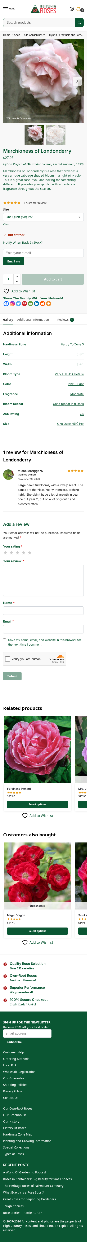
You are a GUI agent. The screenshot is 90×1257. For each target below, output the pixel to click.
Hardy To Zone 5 (72, 344)
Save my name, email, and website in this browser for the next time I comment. (44, 642)
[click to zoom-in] (45, 81)
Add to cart (53, 279)
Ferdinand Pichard (19, 788)
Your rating (12, 546)
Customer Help (13, 1052)
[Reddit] (42, 303)
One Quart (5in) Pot (70, 423)
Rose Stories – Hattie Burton (22, 1213)
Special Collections (16, 1147)
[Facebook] (6, 303)
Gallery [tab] (8, 320)
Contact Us (10, 1098)
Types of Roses (13, 1154)
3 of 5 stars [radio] (17, 552)
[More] (48, 303)
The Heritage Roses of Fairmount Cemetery (33, 1186)
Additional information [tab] (33, 320)
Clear (6, 224)
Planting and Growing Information (27, 1141)
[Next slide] (77, 81)
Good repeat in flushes (68, 404)
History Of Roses (14, 1128)
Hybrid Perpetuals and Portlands (68, 35)
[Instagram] (12, 303)
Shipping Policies (15, 1085)
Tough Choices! (13, 1206)
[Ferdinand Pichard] (37, 749)
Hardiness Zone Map (17, 1134)
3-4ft (80, 364)
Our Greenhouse (15, 1115)
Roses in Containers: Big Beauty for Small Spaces (37, 1179)
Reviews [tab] (65, 320)
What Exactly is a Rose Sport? (23, 1192)
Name (9, 603)
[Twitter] (18, 303)
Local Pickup (11, 1065)
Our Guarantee (13, 1078)
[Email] (30, 303)
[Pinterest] (24, 303)
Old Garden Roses (34, 35)
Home (6, 35)
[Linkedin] (36, 303)
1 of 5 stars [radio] (5, 552)
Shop (17, 35)
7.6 (82, 414)
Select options (37, 804)
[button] (79, 9)
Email (8, 621)
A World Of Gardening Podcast (24, 1172)
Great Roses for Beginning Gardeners (29, 1199)
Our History (11, 1121)
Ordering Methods (16, 1059)
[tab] (53, 316)
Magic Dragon (16, 915)
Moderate (77, 394)
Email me (13, 261)
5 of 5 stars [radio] (29, 552)
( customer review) (35, 203)
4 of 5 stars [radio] (23, 552)
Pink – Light (76, 384)
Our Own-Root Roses (17, 1108)
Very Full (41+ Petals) (69, 374)
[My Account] (71, 9)
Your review (13, 561)
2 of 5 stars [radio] (11, 552)
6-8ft (80, 354)
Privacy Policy (12, 1091)
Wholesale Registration (19, 1072)
